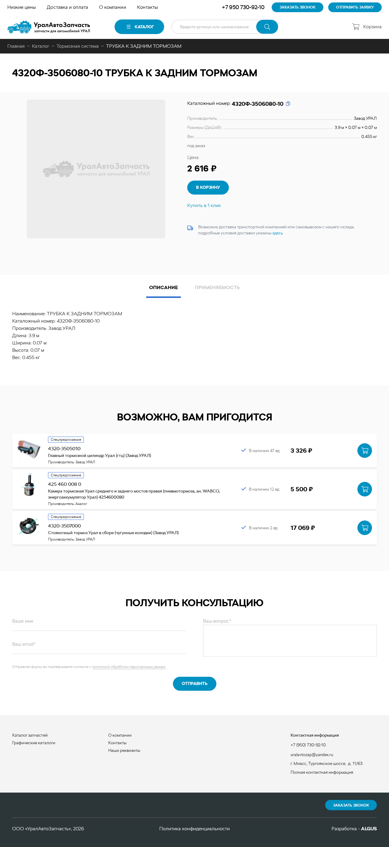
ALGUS (369, 828)
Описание (163, 287)
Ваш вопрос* (217, 621)
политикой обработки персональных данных (128, 667)
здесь (277, 232)
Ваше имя (22, 621)
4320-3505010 (64, 448)
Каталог (144, 26)
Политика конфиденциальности (194, 828)
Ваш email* (24, 644)
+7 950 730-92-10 (243, 7)
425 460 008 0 (64, 484)
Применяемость (217, 287)
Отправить (195, 683)
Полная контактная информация (322, 772)
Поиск (267, 27)
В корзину (208, 187)
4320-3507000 (64, 526)
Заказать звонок (351, 805)
